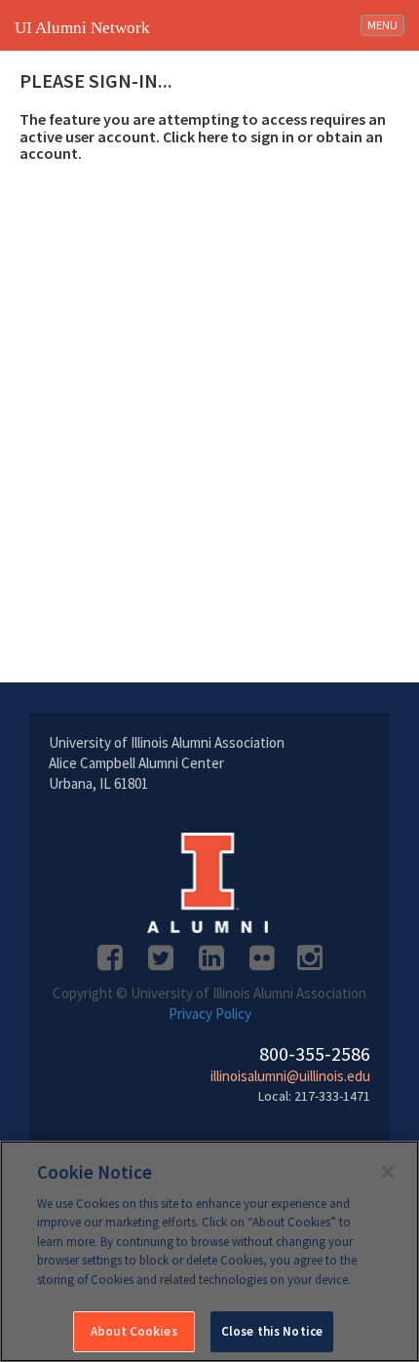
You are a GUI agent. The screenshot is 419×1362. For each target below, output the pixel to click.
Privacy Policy (210, 1013)
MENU (385, 24)
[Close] (387, 1171)
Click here (195, 136)
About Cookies (134, 1331)
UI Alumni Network (82, 28)
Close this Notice (272, 1331)
